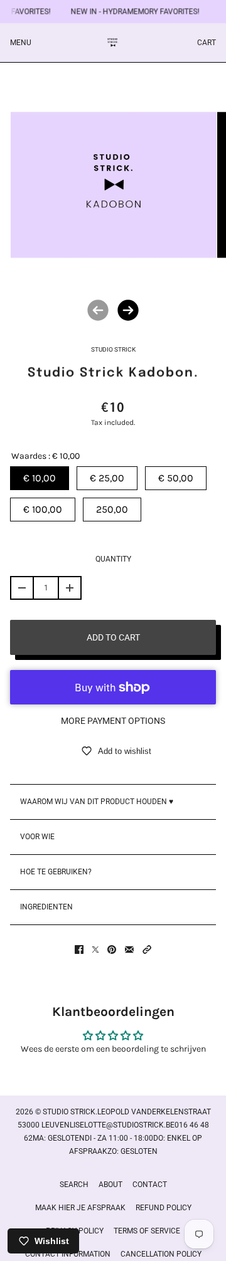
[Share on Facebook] (79, 949)
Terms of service (147, 1231)
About (110, 1184)
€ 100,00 (42, 509)
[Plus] (70, 588)
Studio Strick (113, 349)
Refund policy (163, 1207)
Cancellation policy (161, 1254)
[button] (147, 949)
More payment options (113, 721)
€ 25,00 (107, 478)
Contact (149, 1184)
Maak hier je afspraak (80, 1207)
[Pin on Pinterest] (112, 949)
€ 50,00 (175, 478)
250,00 (112, 509)
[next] (128, 310)
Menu (20, 42)
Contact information (67, 1254)
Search (74, 1184)
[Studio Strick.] (113, 42)
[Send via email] (129, 949)
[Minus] (22, 588)
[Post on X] (95, 949)
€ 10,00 (39, 478)
